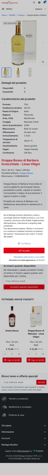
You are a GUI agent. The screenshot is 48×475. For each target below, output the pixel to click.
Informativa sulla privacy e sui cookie (29, 257)
